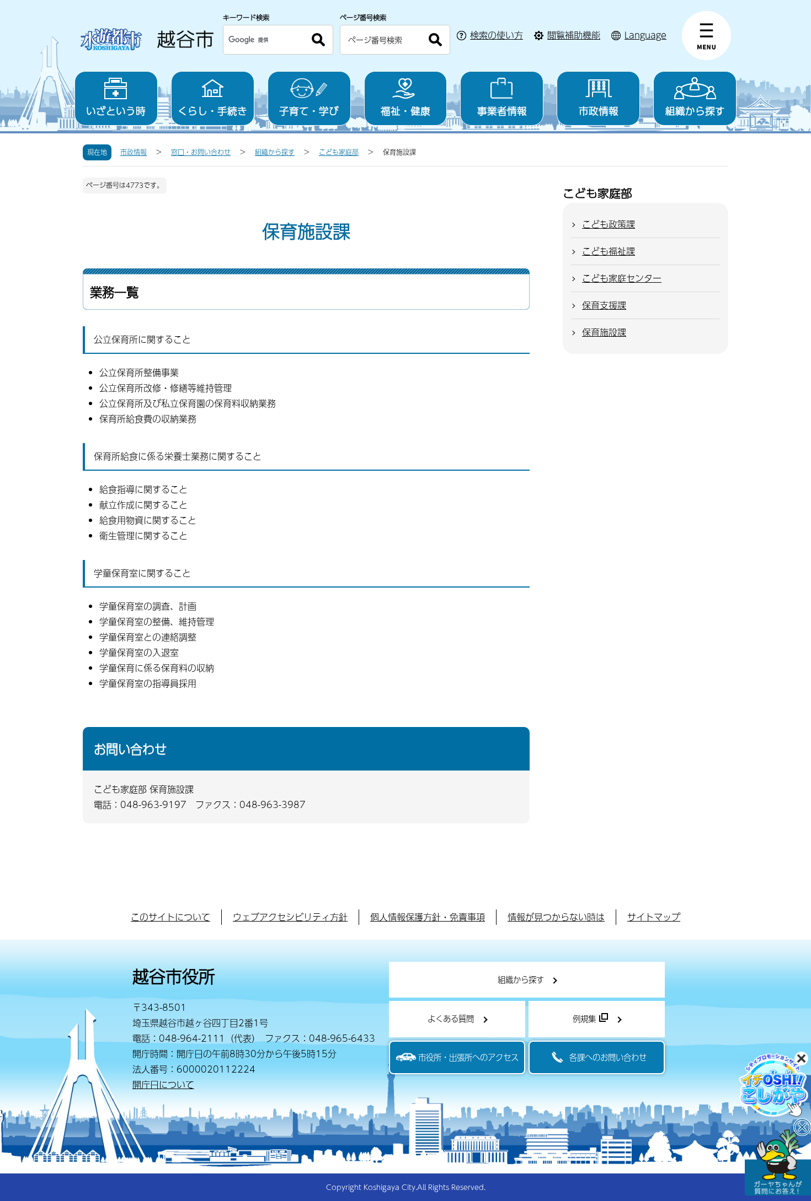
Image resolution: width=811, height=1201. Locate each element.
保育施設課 (604, 332)
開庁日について (163, 1084)
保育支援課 (604, 305)
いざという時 (116, 110)
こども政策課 (608, 224)
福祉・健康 (405, 110)
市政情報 (598, 110)
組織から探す (695, 110)
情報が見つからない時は (556, 917)
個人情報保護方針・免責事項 (427, 917)
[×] (778, 1162)
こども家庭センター (621, 278)
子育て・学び (309, 110)
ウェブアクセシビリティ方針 (290, 917)
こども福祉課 (608, 251)
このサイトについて (170, 917)
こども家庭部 (339, 152)
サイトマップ (653, 917)
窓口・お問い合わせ (201, 152)
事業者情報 (502, 110)
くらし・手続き (212, 110)
